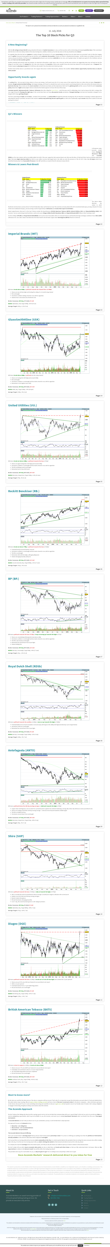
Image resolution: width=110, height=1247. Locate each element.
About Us (86, 1205)
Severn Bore (54, 90)
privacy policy (33, 1228)
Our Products (24, 16)
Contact (88, 16)
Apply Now (89, 10)
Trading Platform (36, 16)
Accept (80, 1245)
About (80, 16)
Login (81, 10)
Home (7, 22)
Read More (86, 1245)
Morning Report (99, 10)
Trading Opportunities (52, 16)
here (64, 1220)
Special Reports (12, 22)
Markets (64, 16)
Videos (73, 16)
